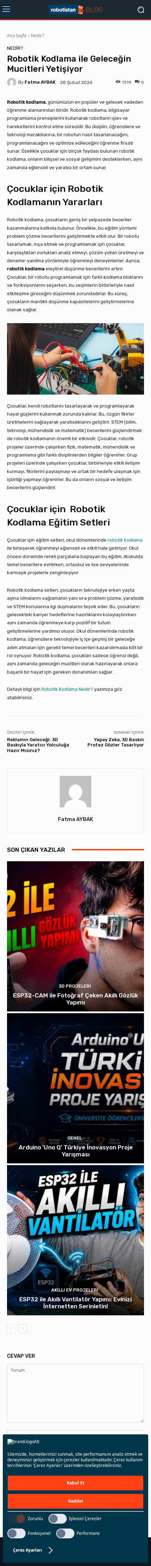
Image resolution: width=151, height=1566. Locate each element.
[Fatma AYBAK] (12, 82)
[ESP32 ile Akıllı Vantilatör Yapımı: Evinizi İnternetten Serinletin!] (75, 1240)
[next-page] (22, 1328)
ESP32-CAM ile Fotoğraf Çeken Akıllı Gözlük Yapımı (75, 999)
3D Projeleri (75, 986)
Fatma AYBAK (40, 82)
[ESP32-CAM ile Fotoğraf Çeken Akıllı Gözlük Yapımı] (75, 936)
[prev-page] (11, 1328)
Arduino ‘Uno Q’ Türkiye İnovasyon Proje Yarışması (76, 1151)
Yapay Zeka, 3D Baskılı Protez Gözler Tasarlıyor (115, 742)
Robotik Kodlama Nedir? (67, 689)
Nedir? (37, 36)
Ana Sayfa (16, 36)
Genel (74, 1138)
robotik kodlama (125, 540)
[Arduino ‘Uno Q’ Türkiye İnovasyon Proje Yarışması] (75, 1088)
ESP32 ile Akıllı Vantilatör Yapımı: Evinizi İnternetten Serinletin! (75, 1303)
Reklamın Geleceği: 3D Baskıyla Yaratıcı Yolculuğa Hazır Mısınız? (38, 745)
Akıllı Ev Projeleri (74, 1290)
